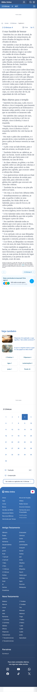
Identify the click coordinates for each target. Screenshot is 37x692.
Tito (20, 607)
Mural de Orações (25, 498)
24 (25, 442)
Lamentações (23, 544)
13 (18, 429)
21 (6, 442)
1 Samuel (5, 557)
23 (18, 442)
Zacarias (22, 584)
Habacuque (23, 575)
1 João (21, 626)
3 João (21, 632)
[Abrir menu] (33, 2)
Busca (4, 507)
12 (12, 429)
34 (25, 454)
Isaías (21, 538)
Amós (21, 560)
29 (25, 448)
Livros (6, 23)
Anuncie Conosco (24, 507)
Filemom (22, 610)
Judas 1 (9, 369)
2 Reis (4, 566)
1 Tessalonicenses (8, 638)
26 (6, 448)
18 (18, 436)
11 (6, 429)
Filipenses (5, 632)
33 (18, 454)
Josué (4, 548)
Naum (21, 572)
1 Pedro (21, 619)
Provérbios (5, 590)
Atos (3, 613)
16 (6, 436)
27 (12, 448)
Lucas (4, 607)
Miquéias (22, 569)
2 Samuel (5, 560)
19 (25, 436)
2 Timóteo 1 (9, 357)
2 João (21, 629)
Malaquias (22, 587)
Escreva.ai (5, 653)
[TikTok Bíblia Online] (18, 673)
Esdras (4, 575)
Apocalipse (22, 638)
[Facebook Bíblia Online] (7, 673)
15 (31, 429)
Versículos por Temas (9, 519)
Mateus (4, 601)
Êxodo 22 (27, 369)
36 (6, 461)
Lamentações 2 (27, 363)
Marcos (4, 604)
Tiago (21, 616)
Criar (26, 27)
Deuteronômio (6, 544)
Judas (21, 635)
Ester (4, 581)
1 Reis (4, 563)
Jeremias (22, 541)
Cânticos (22, 535)
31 (6, 454)
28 (18, 448)
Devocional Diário (7, 513)
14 (25, 429)
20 (31, 436)
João (3, 610)
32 (12, 454)
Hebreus (22, 613)
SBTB (23, 265)
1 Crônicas (5, 569)
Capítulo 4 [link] (21, 23)
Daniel (21, 551)
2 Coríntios (5, 623)
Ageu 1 (9, 363)
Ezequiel (22, 548)
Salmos (4, 587)
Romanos (5, 616)
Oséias (21, 554)
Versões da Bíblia (7, 510)
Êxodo (4, 535)
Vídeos (21, 501)
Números (5, 541)
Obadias (22, 563)
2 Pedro (21, 623)
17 (12, 436)
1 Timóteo (22, 601)
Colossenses (6, 635)
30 (31, 448)
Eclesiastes (22, 532)
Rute (3, 554)
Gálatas (4, 626)
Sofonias (22, 578)
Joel (20, 557)
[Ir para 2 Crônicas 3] (4, 272)
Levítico (4, 538)
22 (12, 442)
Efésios (4, 629)
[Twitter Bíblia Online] (29, 673)
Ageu (21, 581)
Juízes (4, 551)
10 (31, 423)
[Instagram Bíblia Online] (7, 669)
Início (4, 498)
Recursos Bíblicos (7, 516)
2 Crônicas (13, 23)
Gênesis (4, 532)
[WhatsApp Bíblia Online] (29, 669)
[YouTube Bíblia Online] (18, 669)
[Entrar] (24, 2)
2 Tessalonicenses (8, 641)
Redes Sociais (23, 504)
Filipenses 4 (27, 357)
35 (31, 454)
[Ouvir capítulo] (34, 6)
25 (31, 442)
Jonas (21, 566)
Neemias (5, 578)
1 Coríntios (5, 619)
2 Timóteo (22, 604)
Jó (2, 584)
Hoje (3, 501)
